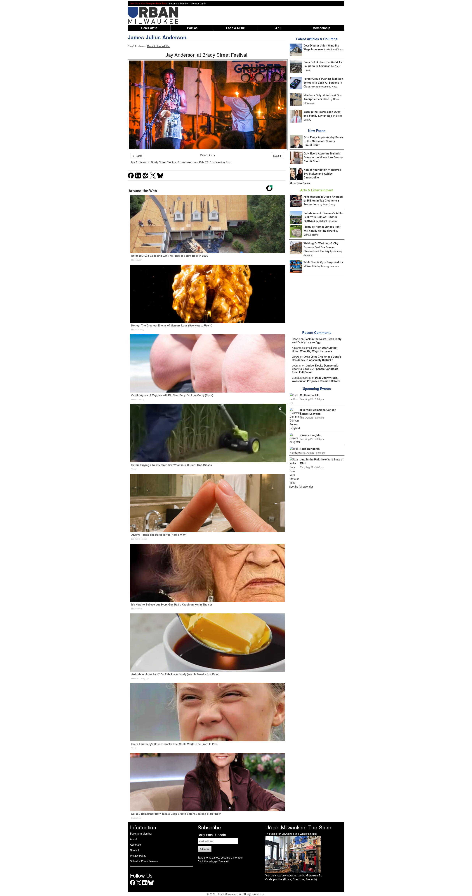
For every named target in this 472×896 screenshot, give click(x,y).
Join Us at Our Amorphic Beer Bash (148, 3)
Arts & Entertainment (316, 190)
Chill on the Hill (309, 395)
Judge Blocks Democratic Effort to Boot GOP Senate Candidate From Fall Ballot (315, 369)
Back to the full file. (158, 46)
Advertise (135, 844)
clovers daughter (310, 435)
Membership (321, 28)
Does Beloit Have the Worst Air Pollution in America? (322, 64)
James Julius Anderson (157, 37)
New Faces (316, 130)
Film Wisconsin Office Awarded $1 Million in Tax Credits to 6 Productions (323, 200)
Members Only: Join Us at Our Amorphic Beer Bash (322, 97)
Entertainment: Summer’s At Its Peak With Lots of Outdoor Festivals (323, 217)
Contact (134, 850)
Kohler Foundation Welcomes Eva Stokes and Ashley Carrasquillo (322, 173)
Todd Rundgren (310, 448)
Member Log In (198, 3)
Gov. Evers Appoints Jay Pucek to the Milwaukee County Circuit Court (323, 141)
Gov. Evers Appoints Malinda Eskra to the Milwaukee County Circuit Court (323, 157)
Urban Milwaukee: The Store (298, 827)
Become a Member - (180, 3)
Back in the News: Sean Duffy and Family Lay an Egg (322, 113)
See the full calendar (301, 486)
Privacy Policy (138, 855)
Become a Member (141, 833)
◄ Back (137, 156)
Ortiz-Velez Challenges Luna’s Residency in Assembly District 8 (316, 358)
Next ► (277, 156)
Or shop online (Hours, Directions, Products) (291, 879)
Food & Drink (235, 28)
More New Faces (300, 183)
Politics (192, 28)
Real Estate (149, 28)
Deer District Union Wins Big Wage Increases (321, 47)
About (133, 839)
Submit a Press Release (144, 861)
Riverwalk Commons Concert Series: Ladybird (318, 411)
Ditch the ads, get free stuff (213, 861)
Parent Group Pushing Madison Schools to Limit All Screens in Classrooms (323, 82)
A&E (278, 28)
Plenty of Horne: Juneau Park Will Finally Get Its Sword (321, 228)
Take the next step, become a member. (220, 857)
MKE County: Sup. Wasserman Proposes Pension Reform (316, 379)
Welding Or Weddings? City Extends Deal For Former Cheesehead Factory (320, 247)
